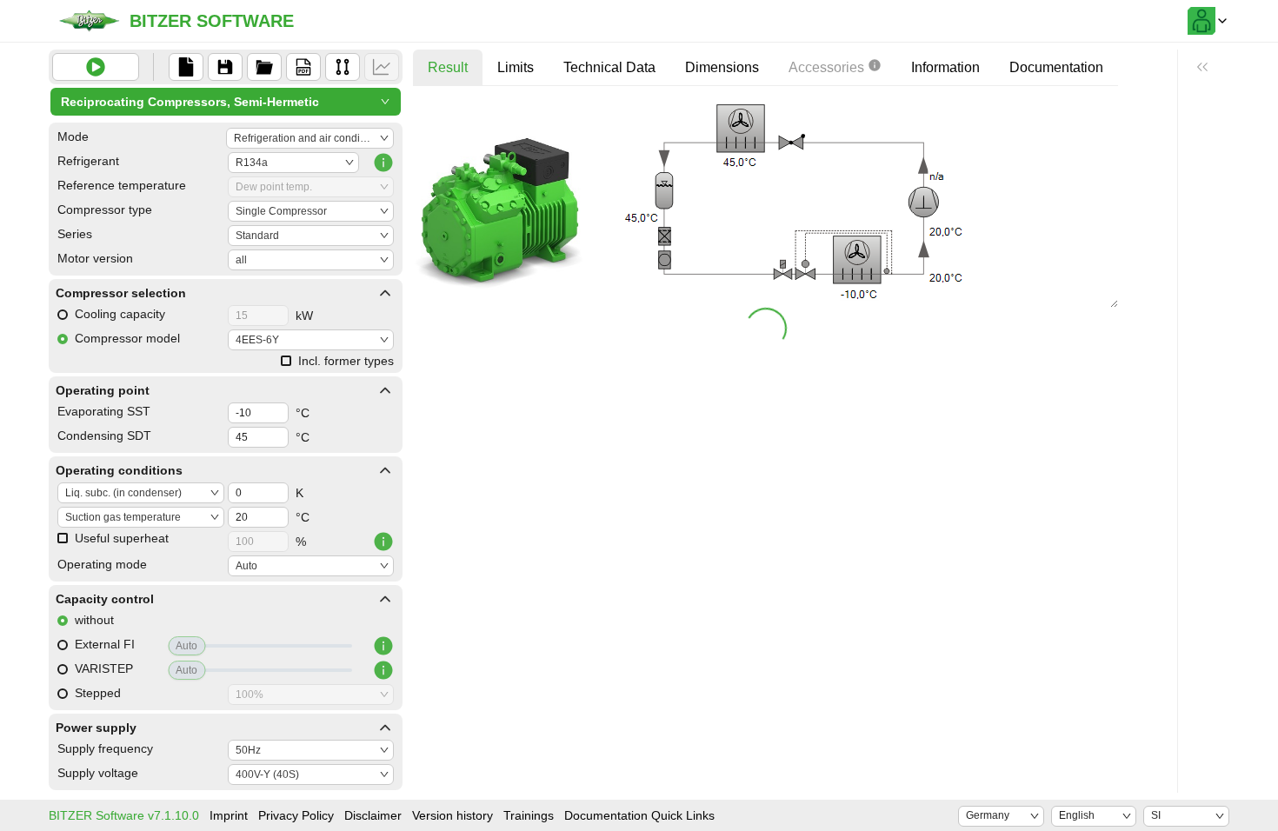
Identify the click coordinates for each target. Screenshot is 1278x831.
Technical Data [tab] (609, 67)
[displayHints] (1202, 67)
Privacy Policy (296, 815)
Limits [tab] (515, 67)
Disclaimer (373, 815)
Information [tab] (945, 67)
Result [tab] (448, 67)
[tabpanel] (765, 224)
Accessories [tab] (826, 67)
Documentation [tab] (1056, 67)
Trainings (528, 815)
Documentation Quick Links (639, 815)
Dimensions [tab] (722, 67)
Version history (452, 815)
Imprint (229, 815)
